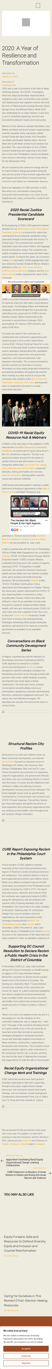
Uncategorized (9, 85)
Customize (26, 1356)
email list (26, 1140)
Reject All (26, 1363)
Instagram (40, 1144)
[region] (26, 1347)
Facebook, (14, 1144)
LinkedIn (24, 1144)
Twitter (5, 1144)
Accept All (26, 1349)
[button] (38, 5)
